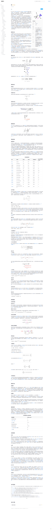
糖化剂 (12, 34)
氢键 (29, 17)
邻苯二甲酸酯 (28, 396)
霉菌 (39, 377)
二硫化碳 (13, 468)
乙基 (14, 345)
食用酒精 (28, 441)
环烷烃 (27, 412)
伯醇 (20, 210)
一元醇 (19, 76)
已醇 (12, 177)
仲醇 (23, 210)
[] (35, 51)
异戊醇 (15, 379)
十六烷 (12, 429)
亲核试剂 (16, 317)
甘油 (26, 89)
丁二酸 (24, 379)
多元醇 (14, 18)
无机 (12, 214)
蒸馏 (22, 40)
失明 (28, 442)
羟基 (12, 12)
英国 (12, 43)
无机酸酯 (31, 227)
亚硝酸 (19, 227)
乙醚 (39, 436)
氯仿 (40, 467)
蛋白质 (37, 378)
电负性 (24, 191)
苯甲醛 (25, 477)
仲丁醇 (12, 172)
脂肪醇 (12, 50)
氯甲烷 (21, 389)
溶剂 (31, 154)
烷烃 (20, 17)
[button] (27, 505)
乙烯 (24, 345)
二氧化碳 (28, 378)
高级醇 (40, 44)
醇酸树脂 (36, 469)
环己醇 (19, 412)
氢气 (22, 43)
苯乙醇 (13, 413)
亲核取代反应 (20, 316)
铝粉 (20, 345)
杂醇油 (22, 379)
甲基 (20, 47)
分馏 (36, 452)
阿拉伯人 (19, 36)
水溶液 (17, 316)
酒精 (22, 46)
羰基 (39, 327)
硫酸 (17, 243)
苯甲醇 (12, 182)
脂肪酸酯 (39, 50)
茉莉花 (42, 474)
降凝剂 (23, 401)
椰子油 (16, 427)
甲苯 (19, 478)
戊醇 (30, 387)
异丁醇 (12, 170)
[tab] (11, 9)
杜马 (16, 45)
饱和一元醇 (14, 15)
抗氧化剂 (25, 401)
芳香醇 (12, 58)
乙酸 (25, 46)
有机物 (25, 411)
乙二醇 (12, 184)
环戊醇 (16, 412)
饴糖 (16, 34)
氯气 (22, 478)
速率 (21, 211)
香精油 (38, 474)
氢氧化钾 (29, 477)
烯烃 (30, 52)
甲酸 (19, 46)
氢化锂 (27, 338)
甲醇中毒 (36, 441)
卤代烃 (17, 232)
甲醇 (11, 45)
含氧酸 (14, 227)
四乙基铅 (26, 390)
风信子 (13, 475)
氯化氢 (37, 477)
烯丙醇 (12, 180)
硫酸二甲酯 (35, 243)
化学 (17, 391)
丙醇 (36, 151)
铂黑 (14, 46)
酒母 (24, 34)
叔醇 (26, 210)
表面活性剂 (19, 396)
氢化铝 (37, 345)
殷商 (28, 34)
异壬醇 (40, 396)
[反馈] (50, 528)
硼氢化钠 (29, 338)
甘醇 (24, 89)
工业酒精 (17, 441)
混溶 (29, 22)
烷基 (24, 208)
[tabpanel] (27, 245)
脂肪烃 (22, 11)
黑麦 (38, 377)
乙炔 (17, 44)
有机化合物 (16, 11)
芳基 (39, 105)
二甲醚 (25, 389)
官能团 (25, 125)
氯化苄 (29, 478)
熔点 (41, 466)
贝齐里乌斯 (17, 47)
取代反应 (18, 192)
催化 (18, 337)
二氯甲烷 (15, 289)
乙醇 (34, 151)
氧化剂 (35, 281)
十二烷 (12, 427)
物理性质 (15, 155)
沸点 (13, 17)
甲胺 (11, 389)
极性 (38, 191)
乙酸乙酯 (29, 467)
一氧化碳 (20, 43)
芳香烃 (27, 11)
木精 (37, 88)
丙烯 (41, 468)
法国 (14, 45)
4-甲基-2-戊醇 (13, 420)
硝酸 (16, 227)
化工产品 (40, 387)
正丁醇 (12, 168)
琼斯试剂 (21, 289)
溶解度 (19, 23)
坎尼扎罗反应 (15, 477)
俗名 (18, 90)
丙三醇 (40, 153)
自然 (27, 35)
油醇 (15, 51)
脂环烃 (25, 11)
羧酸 (32, 280)
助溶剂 (16, 388)
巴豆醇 (34, 89)
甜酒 (26, 34)
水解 (24, 50)
